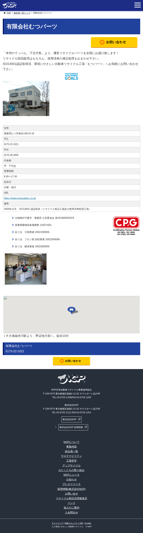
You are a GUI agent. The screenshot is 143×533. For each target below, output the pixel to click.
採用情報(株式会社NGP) (71, 488)
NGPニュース (71, 474)
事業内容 (71, 446)
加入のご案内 (71, 507)
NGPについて (71, 441)
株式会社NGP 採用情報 (71, 427)
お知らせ (71, 479)
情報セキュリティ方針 (74, 523)
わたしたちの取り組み (71, 470)
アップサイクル (71, 465)
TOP (9, 13)
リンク (71, 502)
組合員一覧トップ (22, 13)
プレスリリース (71, 484)
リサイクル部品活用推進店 (71, 498)
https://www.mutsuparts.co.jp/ (20, 198)
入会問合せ (71, 512)
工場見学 (71, 460)
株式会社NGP (69, 419)
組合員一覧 (71, 451)
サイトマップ (57, 523)
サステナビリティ (71, 455)
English (88, 523)
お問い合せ (71, 493)
